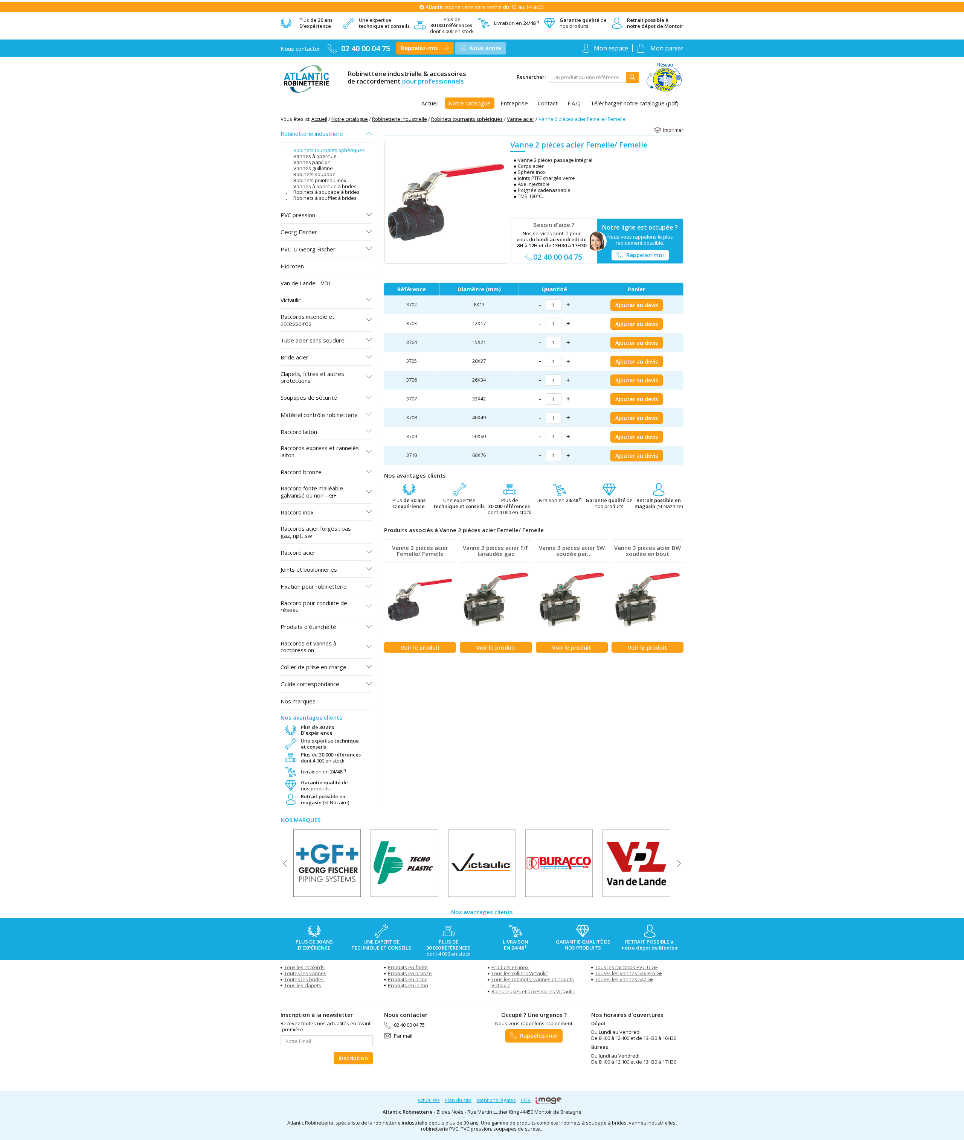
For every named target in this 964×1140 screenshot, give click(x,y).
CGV (526, 1100)
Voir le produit (420, 647)
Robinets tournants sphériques (467, 119)
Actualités (429, 1100)
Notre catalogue (349, 119)
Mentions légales (496, 1100)
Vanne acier (520, 119)
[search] (587, 77)
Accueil (319, 119)
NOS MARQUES (300, 819)
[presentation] (285, 863)
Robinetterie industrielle (399, 119)
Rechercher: (531, 77)
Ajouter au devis (636, 305)
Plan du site (458, 1100)
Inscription (353, 1058)
